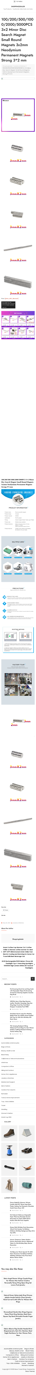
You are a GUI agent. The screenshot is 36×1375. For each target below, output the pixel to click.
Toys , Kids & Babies (7, 1101)
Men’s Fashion (12, 1359)
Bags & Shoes (5, 1047)
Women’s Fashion (28, 1365)
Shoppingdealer (18, 6)
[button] (9, 1133)
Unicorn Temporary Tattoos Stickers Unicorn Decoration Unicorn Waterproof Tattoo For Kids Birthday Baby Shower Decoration (21, 1242)
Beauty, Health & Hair (8, 1051)
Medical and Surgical (8, 1082)
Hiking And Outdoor (7, 1070)
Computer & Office (7, 1066)
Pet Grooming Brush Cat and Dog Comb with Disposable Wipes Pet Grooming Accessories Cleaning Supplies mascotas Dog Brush (22, 991)
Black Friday (5, 1055)
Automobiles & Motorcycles (10, 1043)
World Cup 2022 (6, 1117)
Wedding (4, 1109)
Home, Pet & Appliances (9, 1074)
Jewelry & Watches (18, 923)
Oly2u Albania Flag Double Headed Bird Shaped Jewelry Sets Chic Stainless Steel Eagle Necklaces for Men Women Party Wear (18, 1332)
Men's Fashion (5, 1086)
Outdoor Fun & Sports (8, 1090)
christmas (4, 1062)
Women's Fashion (7, 1113)
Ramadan (4, 1094)
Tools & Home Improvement (10, 1098)
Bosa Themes (30, 1371)
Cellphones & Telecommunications (12, 1058)
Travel (3, 1105)
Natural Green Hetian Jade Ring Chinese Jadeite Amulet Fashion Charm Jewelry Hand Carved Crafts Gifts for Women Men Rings (18, 1298)
